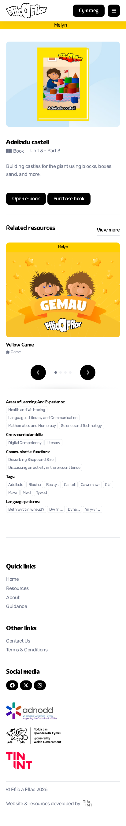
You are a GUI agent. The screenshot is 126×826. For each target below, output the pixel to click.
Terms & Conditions (26, 650)
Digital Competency (24, 443)
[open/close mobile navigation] (114, 11)
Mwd (27, 493)
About (13, 597)
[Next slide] (87, 372)
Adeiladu (15, 485)
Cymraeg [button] (88, 10)
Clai (108, 485)
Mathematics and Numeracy (32, 426)
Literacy (53, 443)
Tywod (41, 493)
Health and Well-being (26, 410)
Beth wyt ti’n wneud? (26, 510)
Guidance (16, 606)
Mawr (12, 493)
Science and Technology (81, 426)
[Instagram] (40, 685)
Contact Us (18, 641)
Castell (70, 485)
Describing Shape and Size (31, 460)
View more (108, 230)
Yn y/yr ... (92, 510)
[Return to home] (26, 10)
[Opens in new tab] (63, 711)
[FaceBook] (12, 685)
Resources (17, 588)
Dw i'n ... (55, 510)
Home (12, 579)
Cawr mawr (90, 485)
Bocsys (52, 485)
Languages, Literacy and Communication (42, 418)
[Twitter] (26, 685)
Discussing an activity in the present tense (44, 468)
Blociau (34, 485)
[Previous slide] (38, 372)
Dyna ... (74, 510)
